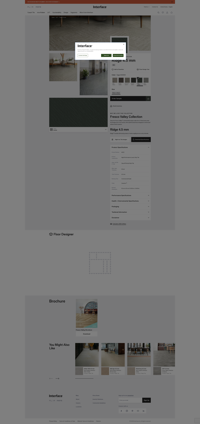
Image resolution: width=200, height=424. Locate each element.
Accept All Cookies (118, 55)
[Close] (123, 44)
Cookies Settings (83, 55)
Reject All (106, 55)
